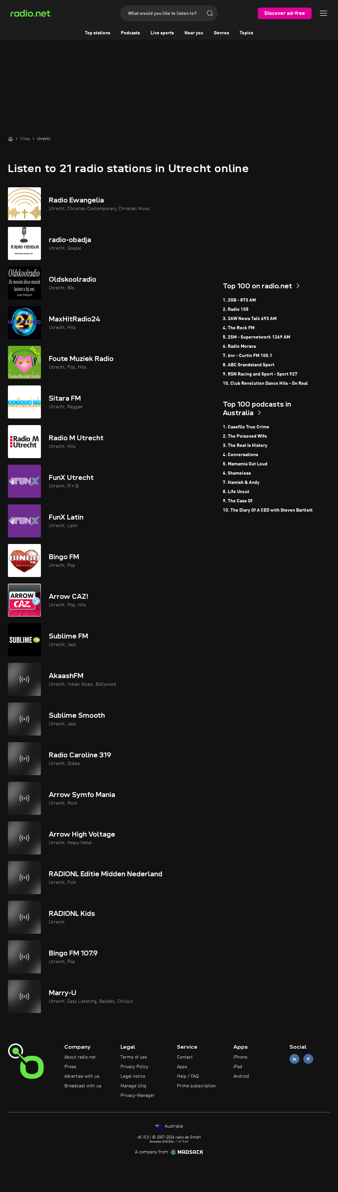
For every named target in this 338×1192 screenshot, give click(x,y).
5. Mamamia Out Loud (245, 464)
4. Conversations (240, 454)
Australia (173, 1126)
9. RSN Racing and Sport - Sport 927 (260, 374)
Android (241, 1076)
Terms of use (133, 1057)
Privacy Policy (134, 1067)
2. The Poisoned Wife (245, 436)
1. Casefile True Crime (246, 427)
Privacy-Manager (137, 1095)
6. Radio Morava (239, 346)
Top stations (97, 33)
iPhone (240, 1057)
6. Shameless (237, 473)
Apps (182, 1067)
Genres (221, 33)
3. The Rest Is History (245, 445)
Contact (185, 1057)
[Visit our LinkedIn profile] (294, 1059)
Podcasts (130, 33)
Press (70, 1067)
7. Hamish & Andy (241, 482)
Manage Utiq (133, 1086)
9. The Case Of (238, 501)
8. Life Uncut (236, 491)
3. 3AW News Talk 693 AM (250, 318)
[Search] (210, 13)
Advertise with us (81, 1076)
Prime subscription (196, 1086)
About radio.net (80, 1057)
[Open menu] (323, 13)
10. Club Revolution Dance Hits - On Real (265, 383)
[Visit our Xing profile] (308, 1059)
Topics (246, 33)
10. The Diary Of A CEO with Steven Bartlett (268, 510)
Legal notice (132, 1076)
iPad (237, 1067)
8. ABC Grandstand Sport (248, 365)
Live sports (162, 33)
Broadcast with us (82, 1086)
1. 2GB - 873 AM (239, 300)
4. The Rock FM (238, 328)
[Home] (10, 138)
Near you (194, 33)
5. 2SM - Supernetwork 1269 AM (256, 337)
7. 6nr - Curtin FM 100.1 (247, 355)
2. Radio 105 (236, 309)
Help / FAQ (188, 1076)
